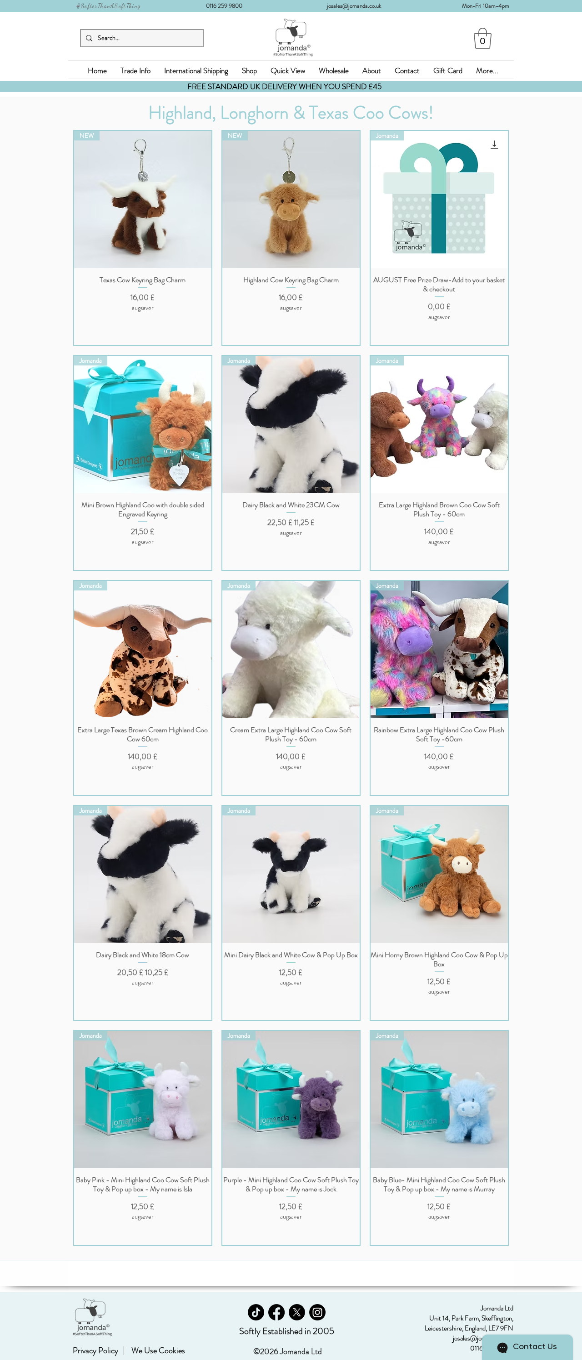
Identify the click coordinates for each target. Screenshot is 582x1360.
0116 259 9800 (227, 5)
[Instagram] (317, 1312)
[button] (483, 38)
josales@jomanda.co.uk (358, 5)
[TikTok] (256, 1312)
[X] (297, 1312)
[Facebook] (276, 1312)
